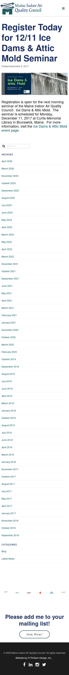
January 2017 (9, 513)
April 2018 (7, 447)
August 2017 (8, 483)
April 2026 (7, 161)
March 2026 (8, 168)
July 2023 (7, 205)
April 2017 (7, 505)
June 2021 (7, 285)
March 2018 (8, 454)
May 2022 (7, 241)
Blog (4, 551)
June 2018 (7, 439)
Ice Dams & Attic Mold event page (34, 128)
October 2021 (9, 271)
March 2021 (8, 307)
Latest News (8, 558)
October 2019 (9, 359)
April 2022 (7, 249)
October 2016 (9, 527)
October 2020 (9, 337)
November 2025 (10, 175)
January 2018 (9, 461)
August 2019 (8, 373)
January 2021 (9, 322)
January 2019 (9, 410)
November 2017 (10, 469)
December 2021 (10, 263)
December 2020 (10, 329)
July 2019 (7, 381)
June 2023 (7, 212)
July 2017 (7, 491)
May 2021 (7, 293)
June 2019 (7, 388)
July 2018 (7, 432)
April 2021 (7, 300)
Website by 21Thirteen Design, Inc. (34, 657)
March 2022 (8, 256)
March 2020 (8, 344)
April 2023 (7, 227)
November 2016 (10, 520)
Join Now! (34, 634)
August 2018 (8, 425)
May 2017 (7, 498)
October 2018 (9, 417)
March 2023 (8, 234)
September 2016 (10, 535)
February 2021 (9, 315)
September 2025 (10, 190)
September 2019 (10, 366)
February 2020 (9, 351)
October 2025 (9, 183)
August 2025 (8, 197)
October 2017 (9, 476)
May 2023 (7, 219)
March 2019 (8, 403)
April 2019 (7, 395)
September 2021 (10, 278)
